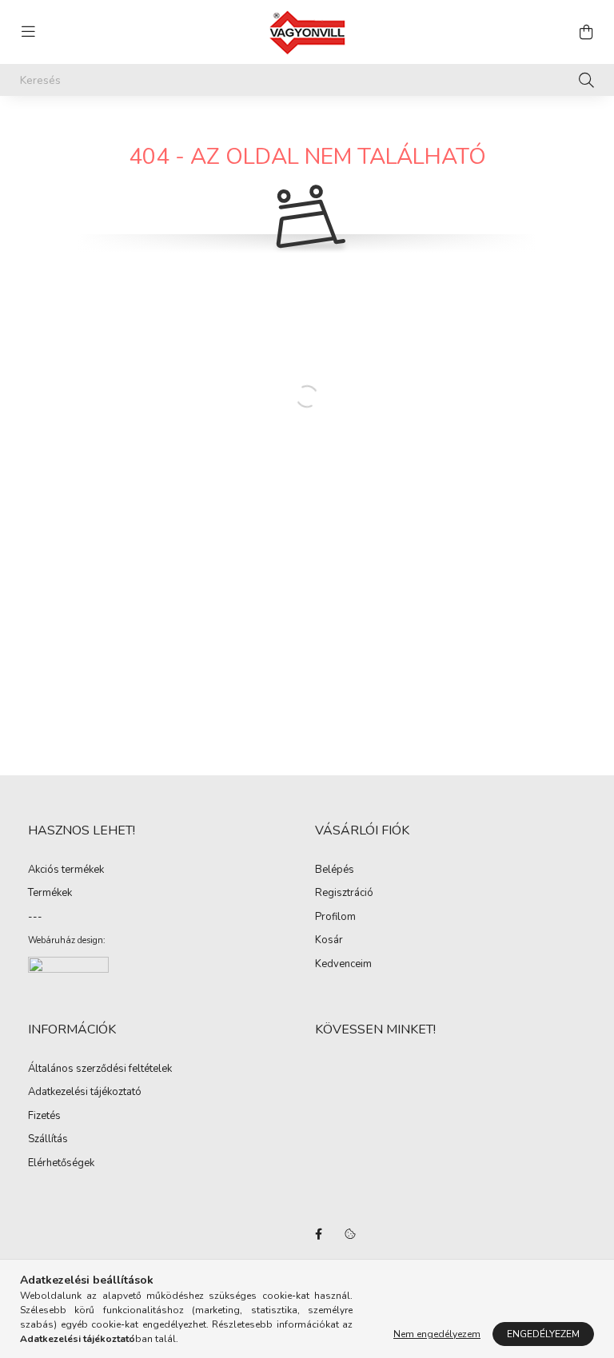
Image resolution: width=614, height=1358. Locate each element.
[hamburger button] (28, 32)
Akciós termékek (66, 870)
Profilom (335, 917)
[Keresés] (586, 80)
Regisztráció (344, 893)
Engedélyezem (543, 1334)
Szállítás (48, 1139)
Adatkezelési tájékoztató (85, 1092)
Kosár (329, 940)
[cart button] (586, 32)
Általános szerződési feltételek (100, 1069)
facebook (318, 1234)
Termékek (50, 893)
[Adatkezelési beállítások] (350, 1234)
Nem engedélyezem (436, 1334)
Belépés (334, 870)
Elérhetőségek (61, 1163)
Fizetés (44, 1116)
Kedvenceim (343, 964)
